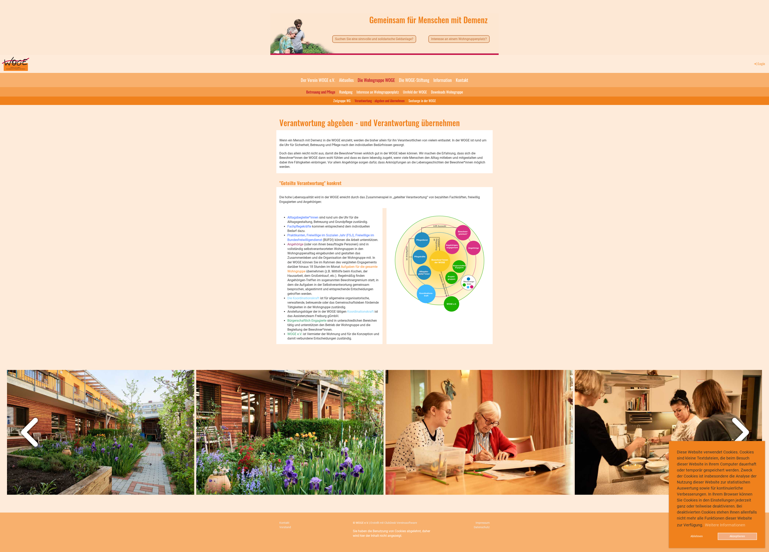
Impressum (483, 523)
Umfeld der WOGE (415, 92)
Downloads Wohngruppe (447, 92)
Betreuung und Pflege (320, 92)
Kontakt (462, 80)
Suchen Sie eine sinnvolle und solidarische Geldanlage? (374, 39)
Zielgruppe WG (342, 100)
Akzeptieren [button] (737, 536)
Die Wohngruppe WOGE (376, 80)
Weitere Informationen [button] (725, 525)
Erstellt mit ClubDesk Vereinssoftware (393, 523)
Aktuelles (346, 80)
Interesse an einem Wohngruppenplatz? (459, 39)
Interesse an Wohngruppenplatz (377, 92)
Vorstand (285, 527)
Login (761, 63)
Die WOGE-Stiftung (414, 80)
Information (442, 80)
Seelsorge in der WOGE (422, 100)
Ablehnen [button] (696, 536)
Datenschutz (482, 527)
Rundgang (345, 92)
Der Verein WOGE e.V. (318, 80)
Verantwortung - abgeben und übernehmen (380, 100)
